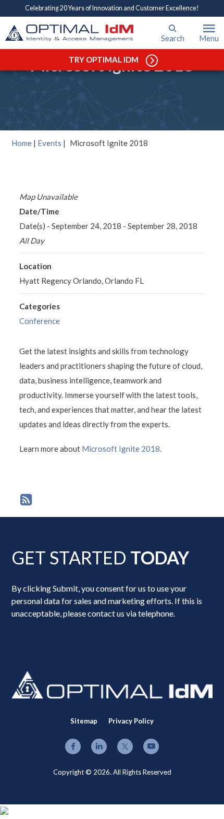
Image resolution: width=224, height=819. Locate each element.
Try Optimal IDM (104, 59)
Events (49, 143)
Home (21, 143)
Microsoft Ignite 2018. (121, 448)
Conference (39, 321)
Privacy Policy (131, 721)
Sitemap (83, 721)
